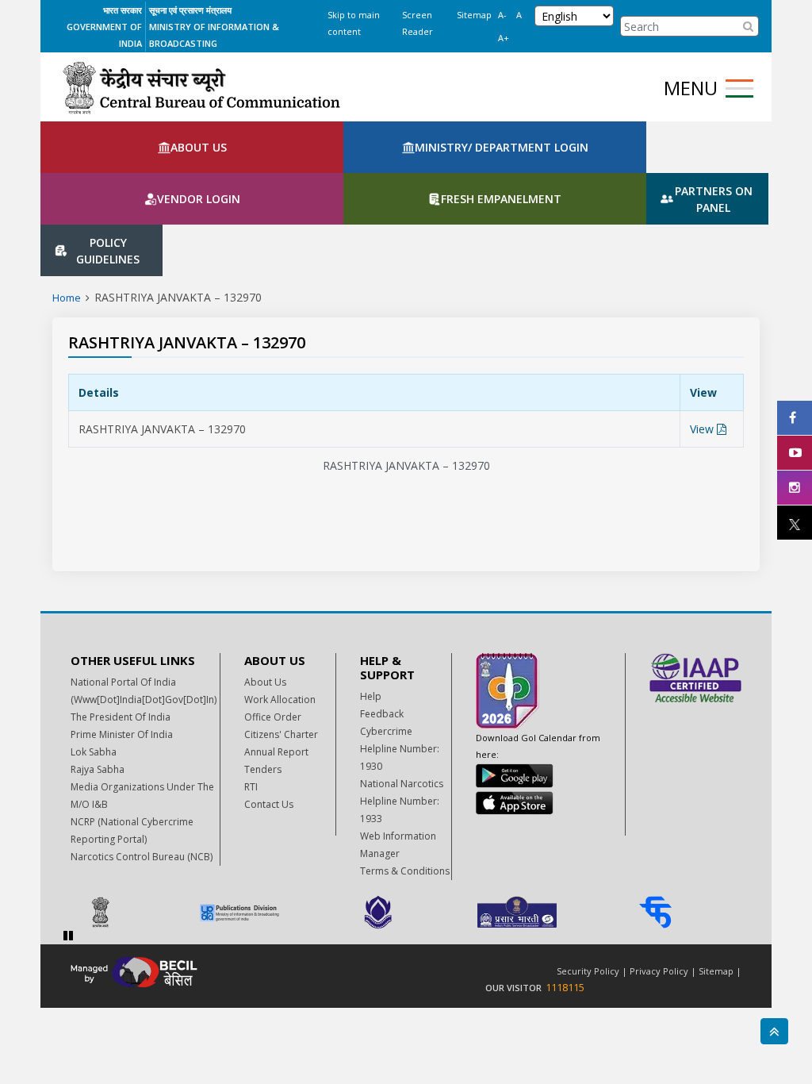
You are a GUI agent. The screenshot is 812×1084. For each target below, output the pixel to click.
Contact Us (268, 715)
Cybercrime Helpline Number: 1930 (399, 660)
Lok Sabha (94, 663)
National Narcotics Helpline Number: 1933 (401, 712)
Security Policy (588, 882)
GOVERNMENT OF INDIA (104, 35)
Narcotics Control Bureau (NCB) (142, 768)
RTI (251, 698)
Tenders (263, 680)
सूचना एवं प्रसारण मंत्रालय (190, 10)
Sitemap (474, 15)
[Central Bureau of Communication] (201, 88)
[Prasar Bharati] (544, 823)
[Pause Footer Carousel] (68, 846)
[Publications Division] (267, 823)
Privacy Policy (659, 882)
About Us (265, 593)
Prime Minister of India (122, 645)
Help (370, 607)
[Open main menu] (739, 88)
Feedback (382, 625)
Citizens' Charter (281, 645)
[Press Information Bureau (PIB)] (128, 823)
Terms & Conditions (405, 782)
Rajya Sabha (97, 680)
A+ (503, 38)
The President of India (120, 628)
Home (66, 208)
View (703, 340)
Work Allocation (280, 610)
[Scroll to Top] (774, 1031)
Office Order (272, 628)
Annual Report (276, 663)
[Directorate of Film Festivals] (406, 823)
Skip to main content (353, 23)
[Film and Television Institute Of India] (683, 823)
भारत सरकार (122, 10)
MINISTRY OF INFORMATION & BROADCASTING (214, 35)
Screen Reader (417, 23)
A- (502, 15)
